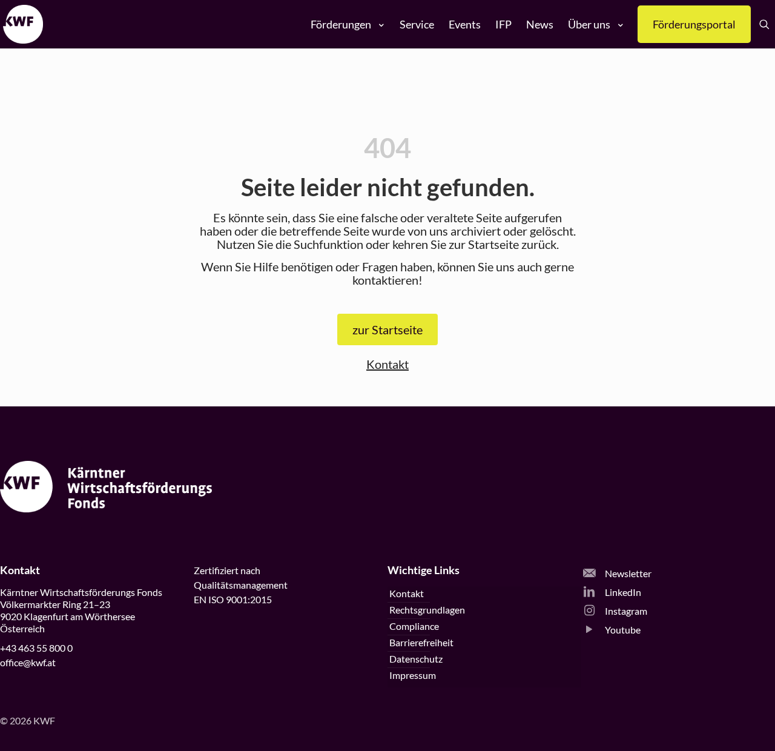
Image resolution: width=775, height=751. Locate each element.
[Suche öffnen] (764, 24)
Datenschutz (416, 658)
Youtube (622, 629)
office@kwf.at (28, 662)
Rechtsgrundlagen (427, 609)
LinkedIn (622, 592)
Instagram (625, 611)
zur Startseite (387, 329)
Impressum (412, 675)
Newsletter (627, 573)
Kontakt (387, 364)
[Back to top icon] (717, 726)
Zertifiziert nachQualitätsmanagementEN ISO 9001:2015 (241, 584)
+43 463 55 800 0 (36, 647)
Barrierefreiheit (421, 642)
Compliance (414, 626)
